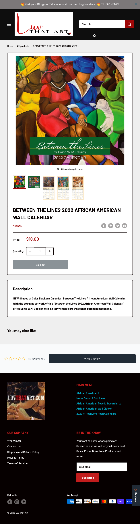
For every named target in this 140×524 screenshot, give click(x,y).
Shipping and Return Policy (23, 452)
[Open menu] (9, 24)
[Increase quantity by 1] (49, 251)
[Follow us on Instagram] (16, 501)
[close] (136, 4)
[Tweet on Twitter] (117, 225)
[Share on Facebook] (103, 225)
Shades (17, 226)
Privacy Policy (15, 457)
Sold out (41, 264)
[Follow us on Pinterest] (23, 501)
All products (23, 46)
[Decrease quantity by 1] (30, 251)
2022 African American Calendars (96, 413)
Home (10, 46)
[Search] (129, 24)
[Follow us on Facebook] (9, 501)
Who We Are (14, 440)
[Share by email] (124, 225)
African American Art (89, 393)
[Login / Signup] (94, 36)
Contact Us (14, 446)
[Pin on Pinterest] (110, 225)
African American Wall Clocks (94, 408)
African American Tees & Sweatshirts (98, 403)
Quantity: (18, 251)
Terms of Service (17, 463)
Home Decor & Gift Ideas (90, 398)
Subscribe (88, 477)
